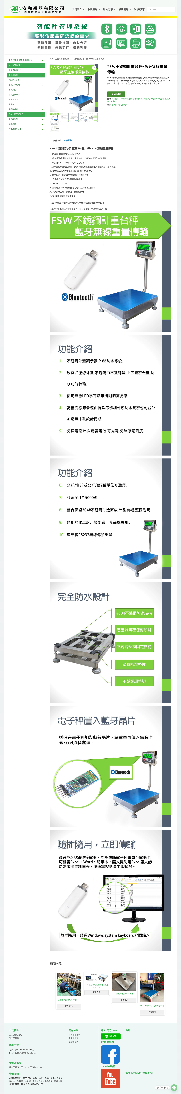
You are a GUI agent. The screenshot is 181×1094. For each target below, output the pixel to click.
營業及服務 (14, 1038)
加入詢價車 (116, 94)
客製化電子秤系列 (62, 59)
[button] (94, 68)
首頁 (52, 59)
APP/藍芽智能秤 (126, 99)
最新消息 (123, 9)
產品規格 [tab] (68, 140)
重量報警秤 (73, 1038)
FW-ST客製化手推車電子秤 (152, 1006)
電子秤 (114, 105)
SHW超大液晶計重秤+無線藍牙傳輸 (96, 986)
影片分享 (108, 9)
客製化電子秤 (74, 1035)
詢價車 (141, 9)
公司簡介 (77, 9)
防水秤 (124, 105)
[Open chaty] (174, 1087)
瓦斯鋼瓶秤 (73, 1042)
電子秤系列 (145, 99)
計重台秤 (115, 99)
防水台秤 (136, 99)
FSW (119, 105)
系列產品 (92, 9)
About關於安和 (15, 1035)
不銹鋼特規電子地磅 (124, 994)
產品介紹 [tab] (57, 140)
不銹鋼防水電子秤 (157, 99)
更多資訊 (69, 1006)
